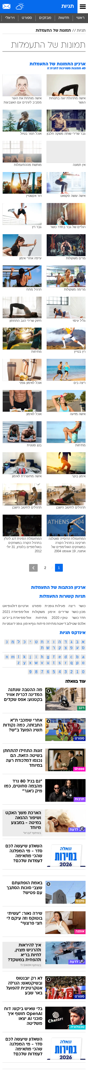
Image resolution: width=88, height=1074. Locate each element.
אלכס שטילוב (76, 623)
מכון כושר (79, 612)
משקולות (38, 612)
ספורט (27, 18)
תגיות (67, 6)
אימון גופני (23, 623)
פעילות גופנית (55, 606)
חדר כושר (79, 618)
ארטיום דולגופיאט (15, 606)
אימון (51, 612)
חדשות (63, 18)
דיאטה (61, 623)
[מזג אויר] (20, 6)
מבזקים (45, 18)
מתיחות (41, 618)
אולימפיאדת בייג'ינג (16, 618)
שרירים (63, 612)
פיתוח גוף (38, 623)
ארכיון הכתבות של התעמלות (58, 588)
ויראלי (10, 18)
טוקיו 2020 (59, 618)
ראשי (80, 18)
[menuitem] (64, 18)
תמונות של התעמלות (53, 31)
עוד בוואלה (75, 682)
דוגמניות (8, 623)
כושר (82, 606)
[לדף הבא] (33, 568)
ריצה (71, 606)
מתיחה (51, 623)
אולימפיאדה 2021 (15, 612)
